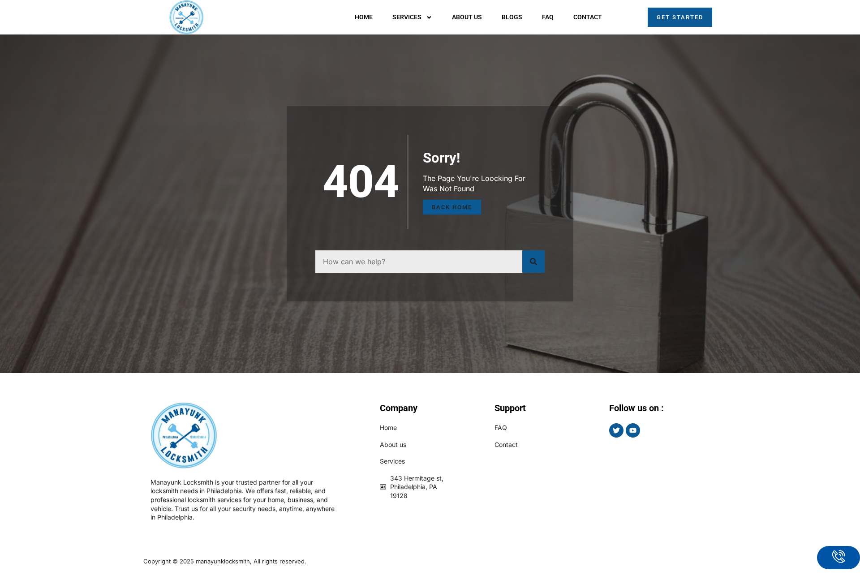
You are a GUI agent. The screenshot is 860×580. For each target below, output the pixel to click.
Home (364, 17)
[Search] (533, 261)
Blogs (512, 17)
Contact (587, 17)
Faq (548, 17)
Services (406, 17)
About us (467, 17)
